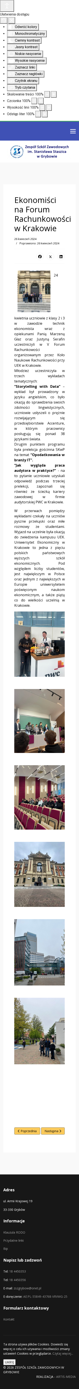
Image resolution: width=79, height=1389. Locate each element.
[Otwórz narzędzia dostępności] (7, 6)
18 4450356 (17, 1280)
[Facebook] (40, 256)
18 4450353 (17, 1271)
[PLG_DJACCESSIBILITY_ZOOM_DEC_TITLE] (47, 94)
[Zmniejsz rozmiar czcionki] (34, 101)
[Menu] (73, 131)
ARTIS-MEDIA (66, 1377)
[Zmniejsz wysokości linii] (42, 107)
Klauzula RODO (14, 1232)
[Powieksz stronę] (54, 94)
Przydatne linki (13, 1240)
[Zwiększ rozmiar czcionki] (41, 101)
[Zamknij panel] (11, 20)
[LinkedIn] (61, 256)
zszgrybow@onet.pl (27, 1288)
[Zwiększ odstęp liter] (45, 114)
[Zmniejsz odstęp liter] (38, 114)
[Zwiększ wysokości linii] (49, 107)
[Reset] (3, 20)
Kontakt (8, 1319)
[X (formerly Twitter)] (50, 256)
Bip (5, 1248)
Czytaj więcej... (62, 1353)
